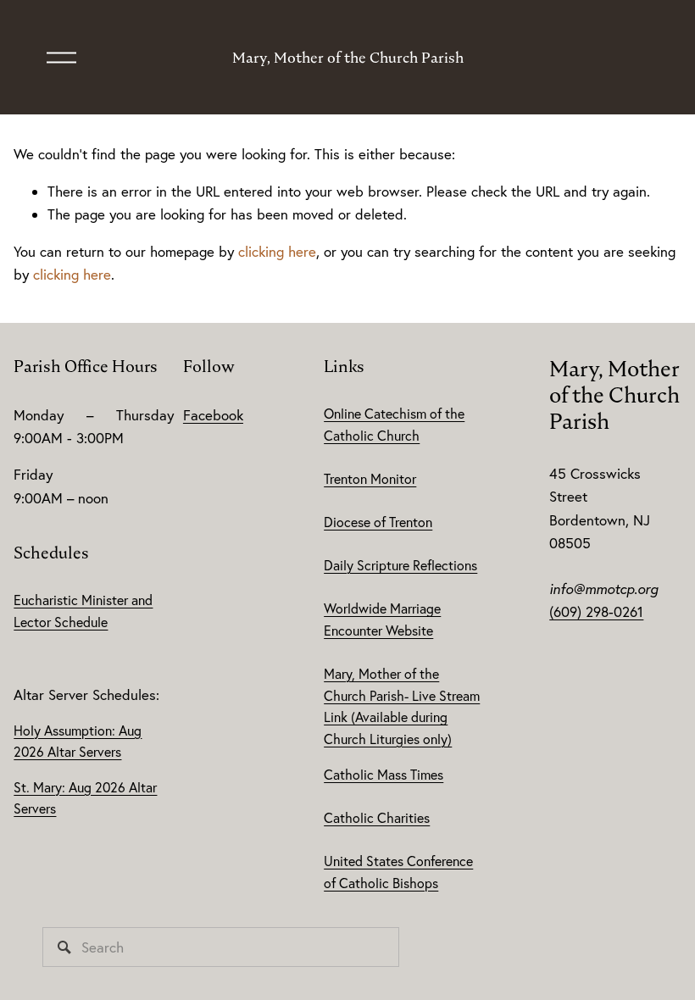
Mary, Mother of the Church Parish (348, 57)
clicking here (277, 251)
